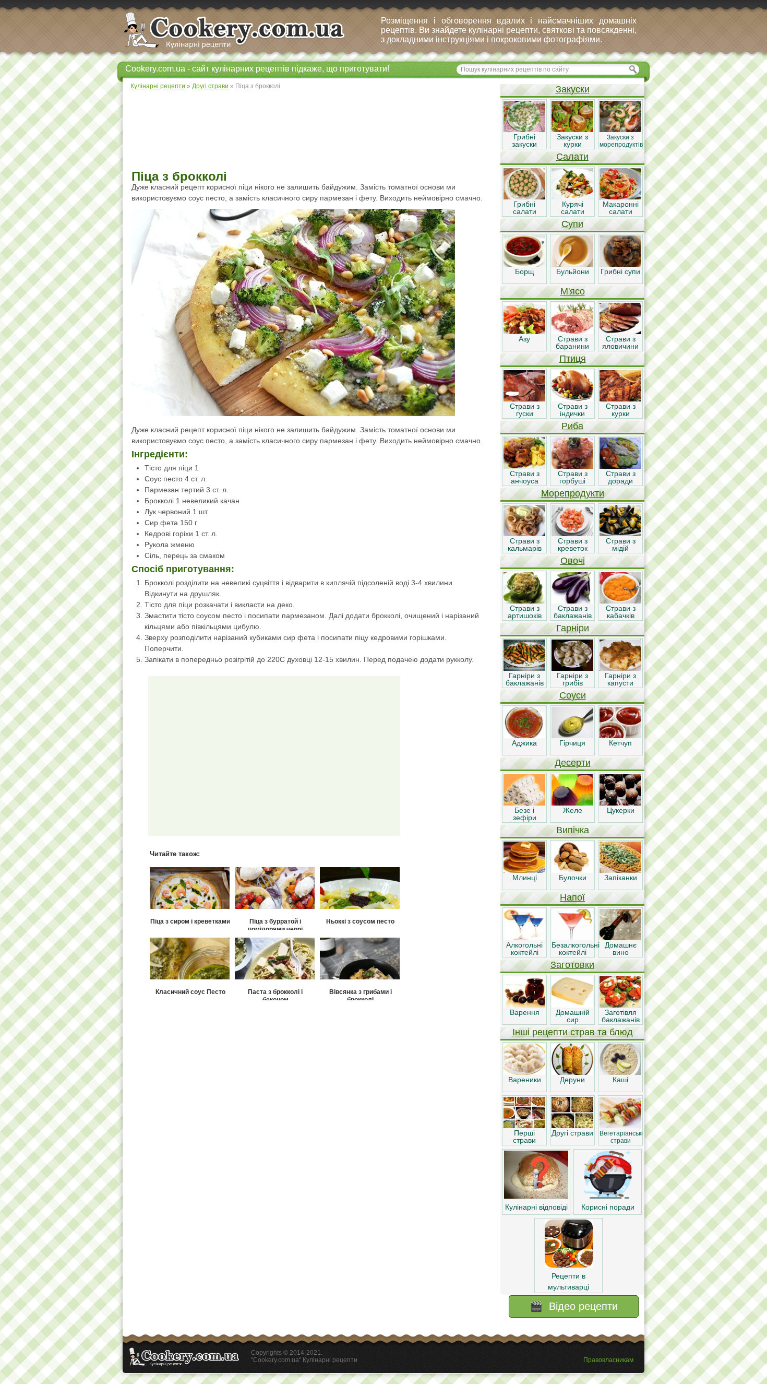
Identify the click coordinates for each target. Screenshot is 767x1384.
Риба (572, 426)
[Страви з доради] (620, 466)
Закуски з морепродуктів (621, 141)
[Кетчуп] (620, 735)
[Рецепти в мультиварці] (569, 1265)
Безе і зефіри (524, 814)
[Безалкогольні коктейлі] (572, 937)
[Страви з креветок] (572, 533)
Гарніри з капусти (620, 679)
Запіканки (620, 877)
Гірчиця (572, 743)
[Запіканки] (620, 870)
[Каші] (620, 1072)
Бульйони (572, 271)
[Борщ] (524, 264)
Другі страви (572, 1133)
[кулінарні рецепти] (243, 49)
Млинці (524, 877)
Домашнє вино (621, 948)
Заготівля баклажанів (621, 1016)
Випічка (572, 830)
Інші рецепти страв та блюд (572, 1032)
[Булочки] (572, 870)
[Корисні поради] (608, 1196)
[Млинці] (524, 870)
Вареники (524, 1079)
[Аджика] (524, 735)
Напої (572, 897)
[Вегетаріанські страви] (620, 1125)
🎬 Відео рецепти (574, 1306)
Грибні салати (524, 208)
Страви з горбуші (573, 477)
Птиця (572, 358)
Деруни (572, 1079)
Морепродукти (572, 493)
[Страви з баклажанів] (572, 601)
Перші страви (524, 1136)
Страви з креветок (573, 544)
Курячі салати (572, 208)
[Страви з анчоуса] (524, 466)
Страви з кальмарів (525, 544)
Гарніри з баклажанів (525, 679)
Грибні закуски (524, 140)
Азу (524, 339)
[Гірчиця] (572, 735)
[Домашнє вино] (620, 937)
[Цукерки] (620, 803)
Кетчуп (620, 743)
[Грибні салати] (524, 197)
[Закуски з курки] (572, 129)
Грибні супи (620, 271)
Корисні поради (607, 1207)
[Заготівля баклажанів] (620, 1005)
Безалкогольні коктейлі (576, 948)
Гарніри (572, 628)
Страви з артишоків (525, 612)
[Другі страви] (572, 1125)
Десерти (573, 763)
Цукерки (620, 810)
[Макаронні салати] (620, 197)
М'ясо (572, 291)
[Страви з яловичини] (620, 331)
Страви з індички (573, 410)
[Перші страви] (524, 1125)
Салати (572, 156)
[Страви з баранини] (572, 331)
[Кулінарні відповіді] (536, 1196)
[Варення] (524, 1005)
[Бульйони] (572, 264)
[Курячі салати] (572, 197)
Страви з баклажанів (573, 612)
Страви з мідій (621, 544)
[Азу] (524, 331)
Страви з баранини (572, 342)
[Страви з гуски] (524, 399)
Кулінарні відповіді (536, 1207)
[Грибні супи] (620, 264)
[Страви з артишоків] (524, 601)
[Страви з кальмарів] (524, 533)
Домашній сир (573, 1016)
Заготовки (572, 965)
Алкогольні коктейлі (524, 948)
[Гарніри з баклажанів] (524, 668)
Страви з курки (621, 410)
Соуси (572, 695)
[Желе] (572, 803)
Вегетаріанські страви (621, 1137)
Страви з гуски (525, 410)
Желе (572, 810)
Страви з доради (621, 477)
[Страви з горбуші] (572, 466)
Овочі (572, 560)
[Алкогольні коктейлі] (524, 937)
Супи (572, 224)
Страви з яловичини (620, 342)
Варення (525, 1012)
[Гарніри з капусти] (620, 668)
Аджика (524, 743)
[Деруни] (572, 1072)
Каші (620, 1079)
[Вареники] (524, 1072)
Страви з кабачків (621, 612)
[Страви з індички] (572, 399)
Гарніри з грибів (572, 679)
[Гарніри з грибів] (572, 668)
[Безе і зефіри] (524, 803)
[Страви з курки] (620, 399)
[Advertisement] (311, 130)
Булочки (572, 877)
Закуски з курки (572, 140)
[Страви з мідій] (620, 533)
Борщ (524, 271)
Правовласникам (608, 1360)
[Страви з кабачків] (620, 601)
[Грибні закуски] (524, 129)
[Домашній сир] (572, 1005)
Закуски (573, 89)
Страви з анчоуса (525, 477)
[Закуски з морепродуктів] (620, 129)
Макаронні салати (621, 208)
